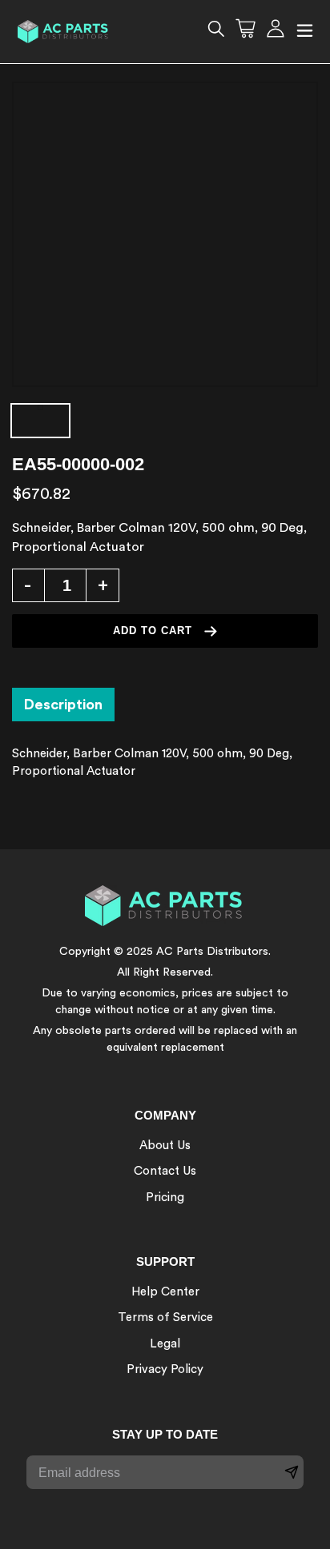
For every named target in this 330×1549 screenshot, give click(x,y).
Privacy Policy (165, 1369)
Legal (165, 1344)
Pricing (165, 1198)
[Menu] (305, 31)
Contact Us (165, 1171)
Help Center (165, 1292)
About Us (165, 1146)
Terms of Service (165, 1317)
